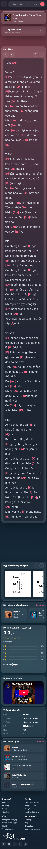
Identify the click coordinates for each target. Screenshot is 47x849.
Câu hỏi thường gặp (9, 823)
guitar (23, 574)
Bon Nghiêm (23, 750)
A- (6, 54)
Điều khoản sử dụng (32, 829)
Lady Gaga (43, 618)
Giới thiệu (28, 820)
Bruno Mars (16, 759)
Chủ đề (4, 809)
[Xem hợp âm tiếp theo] (41, 565)
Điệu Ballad (28, 726)
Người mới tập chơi (32, 812)
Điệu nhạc (5, 812)
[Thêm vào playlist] (41, 54)
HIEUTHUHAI (16, 778)
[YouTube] (9, 844)
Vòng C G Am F (30, 806)
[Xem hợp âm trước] (36, 565)
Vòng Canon (29, 809)
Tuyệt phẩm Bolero (32, 802)
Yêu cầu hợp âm (8, 829)
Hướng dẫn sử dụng (9, 820)
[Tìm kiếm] (42, 4)
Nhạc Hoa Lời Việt (30, 718)
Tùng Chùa (15, 787)
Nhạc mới (5, 802)
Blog (26, 823)
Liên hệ (4, 826)
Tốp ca (14, 768)
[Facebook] (4, 844)
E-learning (29, 826)
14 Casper (17, 614)
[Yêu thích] (35, 54)
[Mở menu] (4, 3)
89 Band (15, 18)
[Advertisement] (24, 41)
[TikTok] (15, 844)
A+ (12, 54)
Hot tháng (5, 806)
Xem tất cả (40, 605)
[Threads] (20, 844)
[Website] (26, 844)
